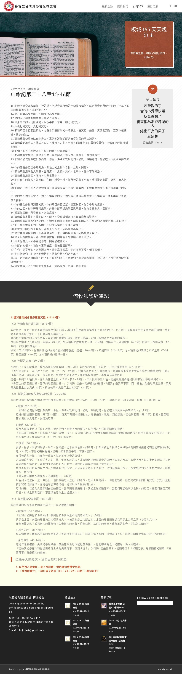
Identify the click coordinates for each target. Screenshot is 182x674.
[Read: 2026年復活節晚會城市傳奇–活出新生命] (104, 639)
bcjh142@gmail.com (31, 630)
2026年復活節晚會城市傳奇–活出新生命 (118, 641)
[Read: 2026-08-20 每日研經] (68, 639)
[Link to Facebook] (170, 6)
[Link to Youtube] (175, 6)
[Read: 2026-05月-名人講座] (104, 622)
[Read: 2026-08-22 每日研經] (68, 606)
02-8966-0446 (31, 617)
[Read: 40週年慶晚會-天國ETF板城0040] (104, 606)
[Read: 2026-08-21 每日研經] (68, 622)
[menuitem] (107, 6)
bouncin (169, 669)
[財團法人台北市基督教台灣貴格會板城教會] (33, 6)
